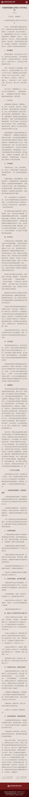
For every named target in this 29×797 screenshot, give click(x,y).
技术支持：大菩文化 (19, 794)
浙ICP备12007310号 (21, 791)
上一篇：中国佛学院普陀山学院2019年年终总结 (7, 777)
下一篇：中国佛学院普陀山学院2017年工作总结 (21, 777)
